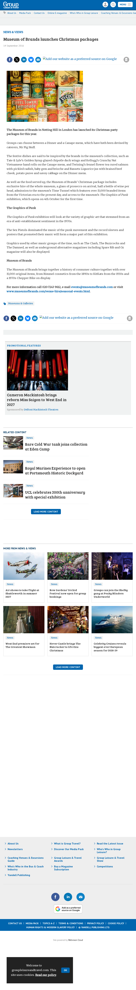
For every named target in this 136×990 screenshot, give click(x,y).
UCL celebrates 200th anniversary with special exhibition (55, 494)
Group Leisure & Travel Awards (68, 859)
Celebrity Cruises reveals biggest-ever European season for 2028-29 (110, 647)
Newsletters (15, 849)
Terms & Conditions (70, 923)
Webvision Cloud (75, 940)
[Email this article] (38, 60)
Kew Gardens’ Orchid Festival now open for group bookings (68, 593)
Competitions (105, 866)
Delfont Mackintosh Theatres (41, 409)
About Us (11, 12)
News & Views (13, 32)
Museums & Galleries (20, 303)
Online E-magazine (57, 12)
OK (65, 970)
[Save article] (126, 60)
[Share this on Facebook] (10, 60)
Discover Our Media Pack (69, 849)
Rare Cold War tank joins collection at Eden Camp (56, 446)
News (29, 437)
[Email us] (80, 897)
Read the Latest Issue (110, 843)
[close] (129, 52)
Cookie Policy (116, 923)
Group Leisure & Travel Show (110, 859)
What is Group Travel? (67, 843)
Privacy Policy (95, 923)
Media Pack (25, 12)
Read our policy (45, 975)
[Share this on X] (17, 60)
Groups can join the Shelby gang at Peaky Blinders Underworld (111, 593)
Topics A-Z (48, 923)
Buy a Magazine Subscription (63, 868)
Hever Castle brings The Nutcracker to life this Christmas (65, 647)
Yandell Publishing (19, 875)
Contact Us (39, 12)
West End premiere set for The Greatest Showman (22, 645)
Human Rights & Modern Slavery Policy (50, 927)
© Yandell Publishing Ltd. (94, 927)
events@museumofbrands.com (92, 287)
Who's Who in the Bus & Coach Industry (26, 868)
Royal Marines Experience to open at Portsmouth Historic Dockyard (55, 470)
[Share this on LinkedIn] (24, 60)
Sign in (82, 52)
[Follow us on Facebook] (55, 897)
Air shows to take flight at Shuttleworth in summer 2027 (22, 593)
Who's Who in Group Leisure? (109, 850)
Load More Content (46, 511)
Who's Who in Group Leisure (84, 12)
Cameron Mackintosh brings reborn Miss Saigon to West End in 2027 (37, 399)
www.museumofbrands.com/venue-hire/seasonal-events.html (48, 291)
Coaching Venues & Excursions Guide (26, 859)
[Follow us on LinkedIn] (68, 897)
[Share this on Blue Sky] (31, 60)
